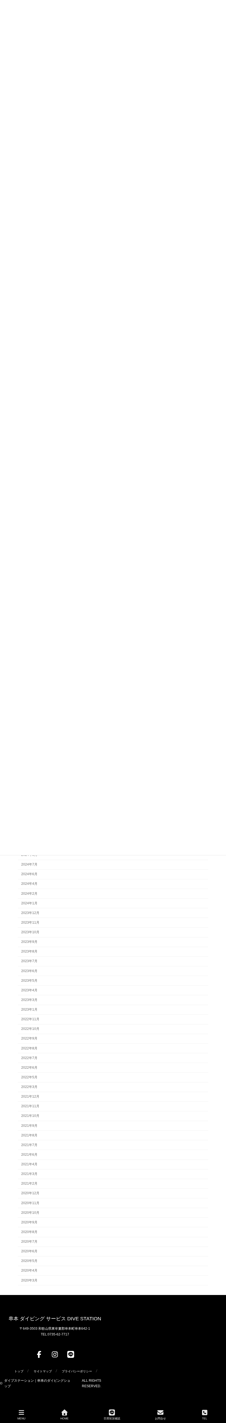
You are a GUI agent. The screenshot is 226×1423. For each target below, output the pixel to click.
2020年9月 (29, 1222)
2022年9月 (29, 1038)
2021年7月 (29, 1145)
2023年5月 (29, 981)
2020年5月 (29, 1261)
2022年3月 (29, 1087)
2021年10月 (30, 1116)
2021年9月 (29, 1125)
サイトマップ (43, 1371)
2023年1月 (29, 1009)
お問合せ (160, 1418)
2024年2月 (29, 893)
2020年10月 (30, 1213)
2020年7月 (29, 1242)
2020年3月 (29, 1280)
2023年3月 (29, 1000)
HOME (64, 1418)
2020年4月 (29, 1270)
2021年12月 (30, 1096)
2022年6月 (29, 1068)
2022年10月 (30, 1029)
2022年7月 (29, 1058)
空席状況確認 (112, 1418)
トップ (18, 1371)
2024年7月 (29, 864)
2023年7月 (29, 961)
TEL (204, 1418)
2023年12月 (30, 913)
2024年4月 (29, 884)
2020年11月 (30, 1203)
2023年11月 (30, 922)
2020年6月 (29, 1251)
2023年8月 (29, 951)
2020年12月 (30, 1193)
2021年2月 (29, 1183)
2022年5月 (29, 1077)
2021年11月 (30, 1106)
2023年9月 (29, 942)
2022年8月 (29, 1048)
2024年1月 (29, 903)
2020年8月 (29, 1232)
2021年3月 (29, 1174)
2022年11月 (30, 1019)
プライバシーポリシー (77, 1371)
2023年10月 (30, 932)
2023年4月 (29, 990)
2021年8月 (29, 1135)
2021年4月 (29, 1164)
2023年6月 (29, 971)
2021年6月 (29, 1155)
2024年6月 (29, 874)
